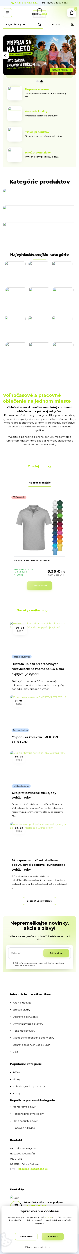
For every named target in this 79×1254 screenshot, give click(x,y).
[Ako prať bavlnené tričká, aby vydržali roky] (39, 766)
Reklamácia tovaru (24, 1030)
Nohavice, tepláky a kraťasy (29, 1086)
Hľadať (39, 24)
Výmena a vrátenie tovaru (28, 1023)
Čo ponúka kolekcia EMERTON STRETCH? (35, 739)
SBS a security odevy (25, 1121)
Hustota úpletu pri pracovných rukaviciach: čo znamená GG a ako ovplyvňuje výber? (38, 669)
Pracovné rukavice (21, 657)
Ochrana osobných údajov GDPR (32, 1045)
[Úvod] (39, 12)
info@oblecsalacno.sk (33, 1168)
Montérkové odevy (24, 1106)
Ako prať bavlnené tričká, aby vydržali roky (34, 795)
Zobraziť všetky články (39, 901)
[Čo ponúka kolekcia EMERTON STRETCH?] (39, 710)
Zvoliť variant (39, 585)
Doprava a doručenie (25, 1016)
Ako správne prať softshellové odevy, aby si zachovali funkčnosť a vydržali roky (38, 864)
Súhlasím (52, 1236)
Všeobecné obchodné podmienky (33, 1037)
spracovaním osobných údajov (40, 963)
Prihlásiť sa (56, 953)
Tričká (16, 1072)
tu (53, 1247)
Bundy (16, 1093)
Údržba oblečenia (21, 786)
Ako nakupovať (22, 1002)
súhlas (48, 1217)
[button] (5, 55)
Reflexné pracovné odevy (28, 1113)
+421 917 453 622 (26, 3)
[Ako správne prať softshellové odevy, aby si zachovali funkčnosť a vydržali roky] (39, 837)
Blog (15, 1051)
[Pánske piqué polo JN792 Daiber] (39, 527)
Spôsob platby (21, 1009)
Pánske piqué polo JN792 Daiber (32, 560)
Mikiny (16, 1079)
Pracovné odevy (20, 730)
